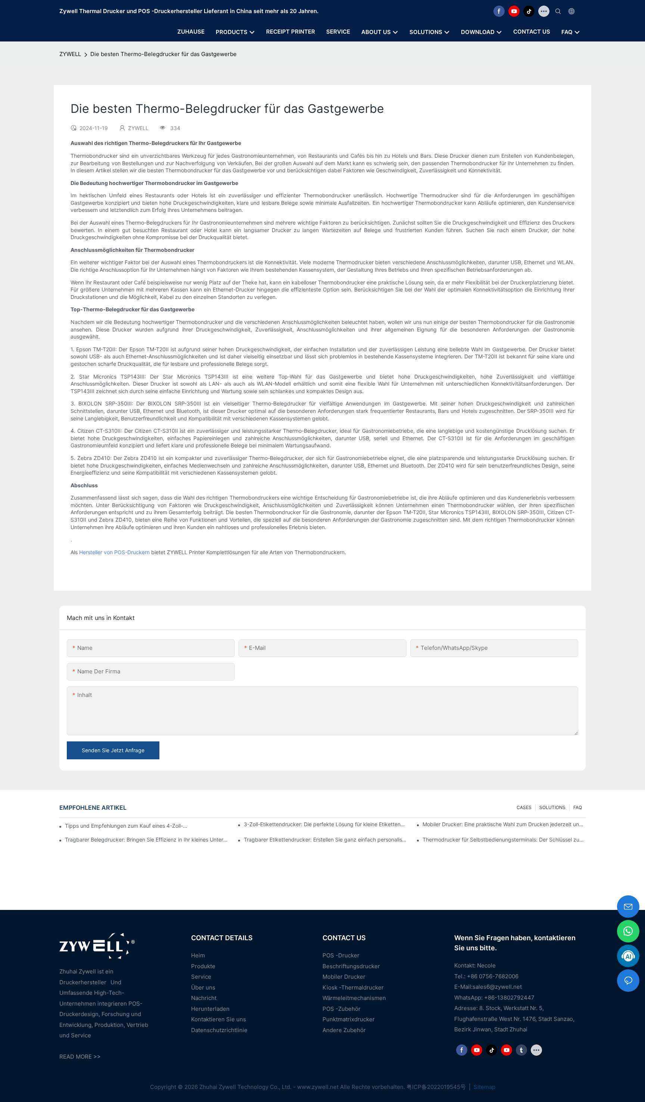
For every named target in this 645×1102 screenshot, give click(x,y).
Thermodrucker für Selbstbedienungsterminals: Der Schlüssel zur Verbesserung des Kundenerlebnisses (504, 839)
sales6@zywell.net (497, 986)
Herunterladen (210, 1008)
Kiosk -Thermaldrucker (353, 987)
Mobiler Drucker (343, 976)
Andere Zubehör (344, 1030)
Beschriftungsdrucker (351, 966)
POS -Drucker (340, 955)
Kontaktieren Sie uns (218, 1019)
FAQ (577, 807)
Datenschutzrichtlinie (219, 1030)
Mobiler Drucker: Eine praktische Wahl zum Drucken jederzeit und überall (504, 824)
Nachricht (203, 997)
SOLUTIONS (552, 807)
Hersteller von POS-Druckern (114, 552)
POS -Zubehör (341, 1008)
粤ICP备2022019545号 (436, 1086)
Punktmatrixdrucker (348, 1019)
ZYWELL (70, 54)
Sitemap (483, 1086)
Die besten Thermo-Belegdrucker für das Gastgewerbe (163, 54)
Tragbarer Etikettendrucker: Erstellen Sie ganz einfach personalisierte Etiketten (325, 839)
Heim (198, 955)
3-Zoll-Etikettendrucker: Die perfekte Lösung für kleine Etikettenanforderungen (325, 824)
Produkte (203, 966)
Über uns (203, 987)
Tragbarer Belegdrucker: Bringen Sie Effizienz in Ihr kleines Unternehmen (146, 839)
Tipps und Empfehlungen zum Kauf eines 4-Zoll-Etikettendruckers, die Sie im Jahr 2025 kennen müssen (127, 825)
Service (201, 976)
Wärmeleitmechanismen (354, 997)
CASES (524, 807)
